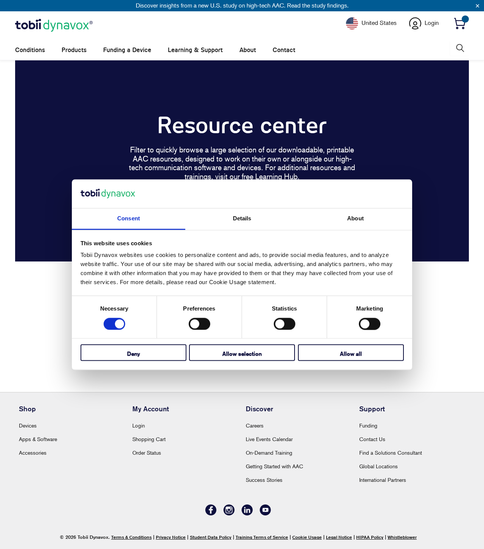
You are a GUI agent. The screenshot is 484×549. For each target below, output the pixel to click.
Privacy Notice (171, 537)
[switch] (199, 324)
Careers (255, 425)
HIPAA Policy (369, 537)
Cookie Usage (307, 537)
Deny (133, 354)
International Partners (382, 480)
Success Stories (264, 480)
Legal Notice (339, 537)
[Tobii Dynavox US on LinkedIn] (247, 513)
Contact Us (372, 439)
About (247, 50)
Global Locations (378, 466)
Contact (284, 50)
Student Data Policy (210, 537)
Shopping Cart (149, 439)
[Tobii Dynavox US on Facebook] (211, 513)
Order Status (146, 452)
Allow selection (242, 354)
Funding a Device (127, 50)
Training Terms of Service (262, 537)
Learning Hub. (277, 176)
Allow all (351, 354)
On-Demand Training (269, 452)
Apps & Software (38, 439)
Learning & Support (195, 50)
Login (138, 425)
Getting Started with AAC (274, 466)
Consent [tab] (128, 218)
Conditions (30, 50)
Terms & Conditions (131, 537)
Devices (28, 425)
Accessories (33, 452)
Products (74, 50)
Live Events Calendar (269, 439)
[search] (459, 48)
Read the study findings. (318, 5)
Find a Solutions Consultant (390, 452)
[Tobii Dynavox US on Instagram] (229, 513)
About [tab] (355, 218)
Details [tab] (242, 218)
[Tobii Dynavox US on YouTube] (265, 513)
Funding (368, 425)
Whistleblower (402, 537)
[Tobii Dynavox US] (54, 25)
